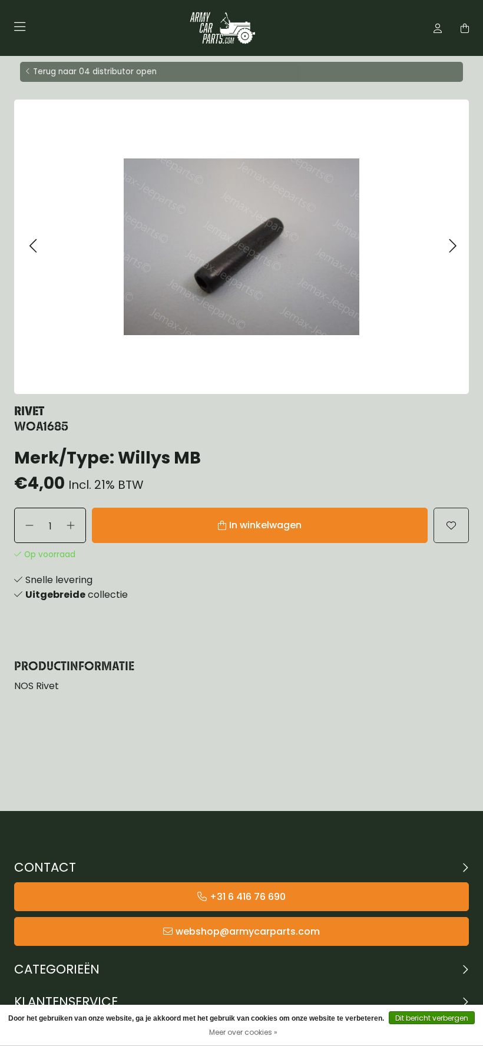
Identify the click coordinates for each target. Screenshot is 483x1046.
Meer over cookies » (243, 1032)
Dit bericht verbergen (431, 1018)
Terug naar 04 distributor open (95, 71)
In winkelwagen (265, 525)
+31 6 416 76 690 (248, 896)
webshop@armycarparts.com (248, 931)
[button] (32, 246)
